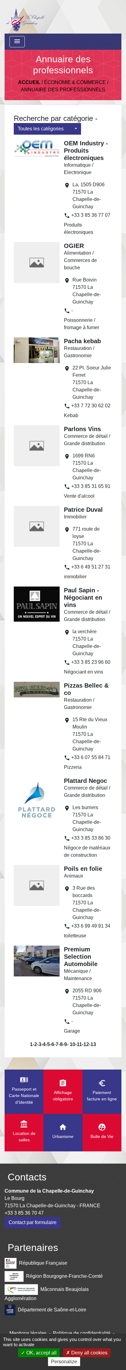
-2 (35, 1044)
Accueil (29, 82)
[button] (47, 129)
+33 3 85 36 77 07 (90, 215)
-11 (78, 1044)
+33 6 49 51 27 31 (90, 566)
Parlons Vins (82, 429)
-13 (92, 1044)
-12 (85, 1044)
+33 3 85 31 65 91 (90, 486)
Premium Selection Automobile (81, 956)
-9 (65, 1044)
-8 (60, 1044)
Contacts (27, 1177)
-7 (56, 1044)
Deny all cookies (88, 1352)
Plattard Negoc (85, 780)
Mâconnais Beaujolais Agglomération (47, 1294)
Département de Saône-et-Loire (52, 1309)
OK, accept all (41, 1352)
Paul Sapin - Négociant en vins (83, 597)
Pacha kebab (82, 341)
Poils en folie (83, 868)
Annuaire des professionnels (63, 89)
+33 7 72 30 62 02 (90, 405)
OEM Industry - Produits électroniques (86, 150)
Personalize (64, 1361)
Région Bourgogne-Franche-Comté (64, 1276)
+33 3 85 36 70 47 (24, 1213)
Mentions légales (27, 1333)
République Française (43, 1263)
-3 (39, 1044)
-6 (52, 1044)
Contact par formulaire (33, 1222)
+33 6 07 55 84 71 (90, 757)
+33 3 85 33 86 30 (90, 838)
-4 (43, 1044)
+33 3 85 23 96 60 (90, 662)
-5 (48, 1044)
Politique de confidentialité (81, 1333)
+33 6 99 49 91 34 (90, 925)
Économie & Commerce (75, 82)
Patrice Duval (83, 509)
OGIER (74, 245)
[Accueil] (25, 16)
